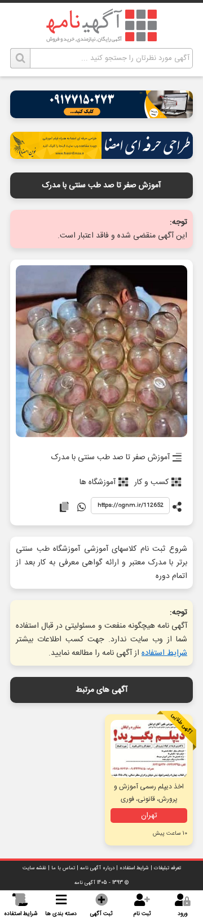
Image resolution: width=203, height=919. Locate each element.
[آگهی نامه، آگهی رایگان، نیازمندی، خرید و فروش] (101, 25)
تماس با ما (63, 868)
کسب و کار (151, 482)
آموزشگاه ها (98, 482)
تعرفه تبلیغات (167, 868)
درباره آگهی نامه (97, 868)
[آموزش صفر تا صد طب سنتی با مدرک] (101, 352)
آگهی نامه (84, 883)
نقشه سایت (34, 868)
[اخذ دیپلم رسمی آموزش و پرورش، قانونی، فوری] (149, 749)
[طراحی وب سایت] (101, 115)
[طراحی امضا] (101, 156)
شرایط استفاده (164, 653)
